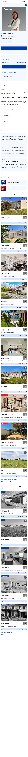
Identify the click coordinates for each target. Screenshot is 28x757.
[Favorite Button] (25, 199)
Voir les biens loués (6, 634)
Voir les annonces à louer (7, 481)
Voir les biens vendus (6, 632)
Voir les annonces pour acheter (9, 479)
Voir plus (2, 173)
